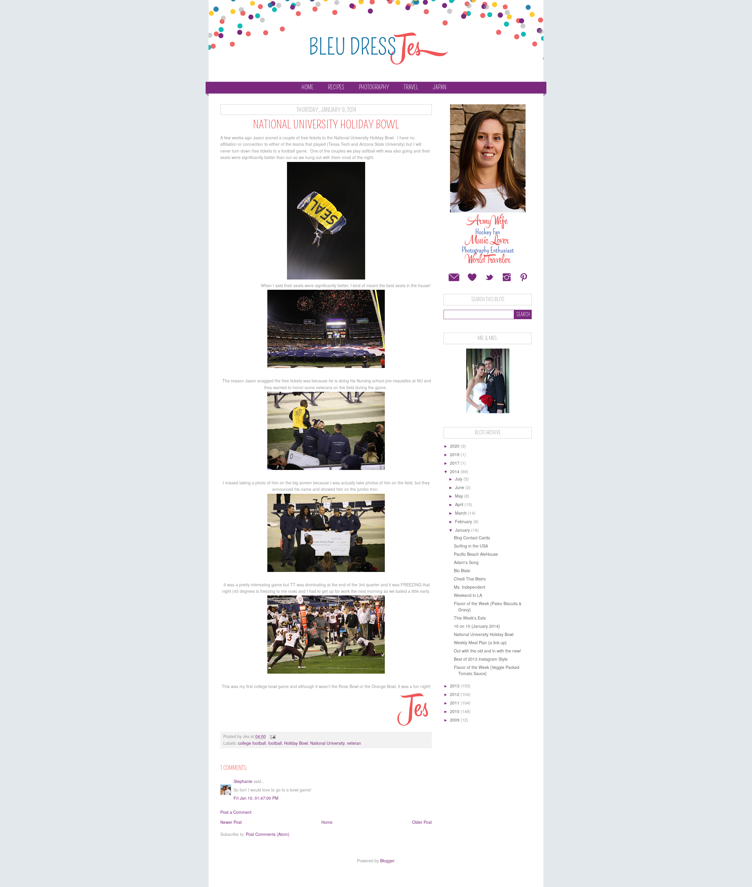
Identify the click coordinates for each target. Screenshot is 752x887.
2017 (455, 463)
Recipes (336, 87)
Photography (374, 87)
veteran (354, 743)
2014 (455, 471)
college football (252, 743)
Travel (411, 87)
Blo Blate (462, 570)
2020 (455, 446)
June (460, 487)
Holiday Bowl (296, 743)
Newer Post (231, 822)
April (459, 504)
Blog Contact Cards (472, 537)
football (275, 743)
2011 (455, 703)
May (459, 496)
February (464, 521)
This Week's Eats (470, 618)
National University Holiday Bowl (483, 634)
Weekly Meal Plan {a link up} (480, 642)
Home (307, 87)
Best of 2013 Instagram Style (481, 659)
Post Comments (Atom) (267, 834)
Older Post (422, 822)
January (463, 530)
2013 (455, 686)
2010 (455, 711)
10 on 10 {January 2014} (477, 626)
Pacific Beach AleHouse (476, 554)
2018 (455, 454)
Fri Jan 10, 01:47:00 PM (256, 798)
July (459, 479)
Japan (439, 87)
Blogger (387, 860)
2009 (455, 720)
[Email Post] (272, 736)
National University (327, 743)
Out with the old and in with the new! (487, 651)
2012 (455, 694)
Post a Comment (235, 812)
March (461, 513)
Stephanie (243, 781)
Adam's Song (466, 562)
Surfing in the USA (471, 546)
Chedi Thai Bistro (470, 579)
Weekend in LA (468, 595)
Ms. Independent (469, 587)
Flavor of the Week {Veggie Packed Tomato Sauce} (486, 670)
